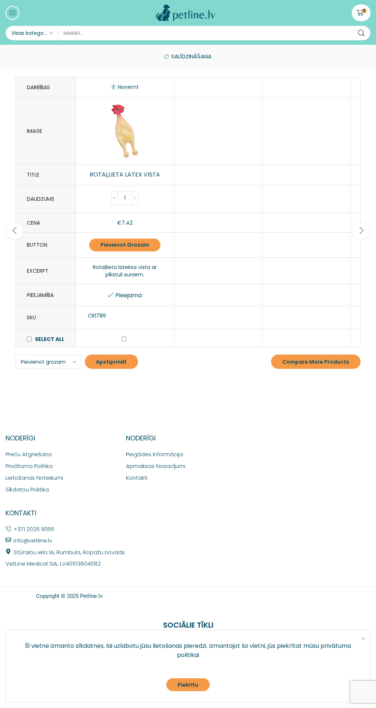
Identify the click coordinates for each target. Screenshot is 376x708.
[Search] (361, 33)
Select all (49, 339)
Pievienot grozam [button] (125, 244)
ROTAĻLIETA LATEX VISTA (125, 175)
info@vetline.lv (33, 540)
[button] (12, 13)
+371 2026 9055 (34, 529)
